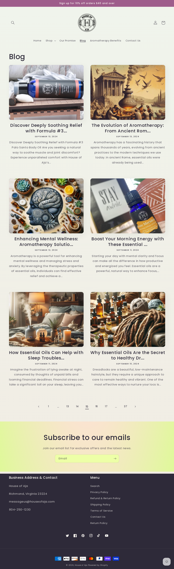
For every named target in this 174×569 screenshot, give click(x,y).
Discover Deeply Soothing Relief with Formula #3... (46, 128)
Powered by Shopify (98, 565)
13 (67, 406)
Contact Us (97, 517)
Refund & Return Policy (105, 498)
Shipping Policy (100, 504)
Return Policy (98, 523)
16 (96, 406)
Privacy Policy (99, 492)
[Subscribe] (115, 458)
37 (125, 406)
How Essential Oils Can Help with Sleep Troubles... (46, 355)
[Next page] (135, 406)
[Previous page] (39, 406)
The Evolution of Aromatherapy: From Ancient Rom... (128, 128)
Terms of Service (101, 510)
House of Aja (81, 565)
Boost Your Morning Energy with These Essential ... (127, 241)
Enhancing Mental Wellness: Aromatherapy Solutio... (46, 241)
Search (95, 486)
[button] (13, 23)
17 (106, 406)
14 (77, 406)
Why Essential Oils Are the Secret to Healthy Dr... (127, 355)
